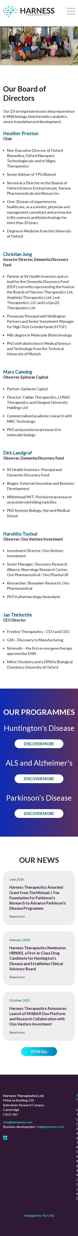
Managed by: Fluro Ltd (39, 1215)
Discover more (39, 743)
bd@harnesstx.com (50, 1127)
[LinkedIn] (5, 1138)
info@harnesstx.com (17, 1122)
